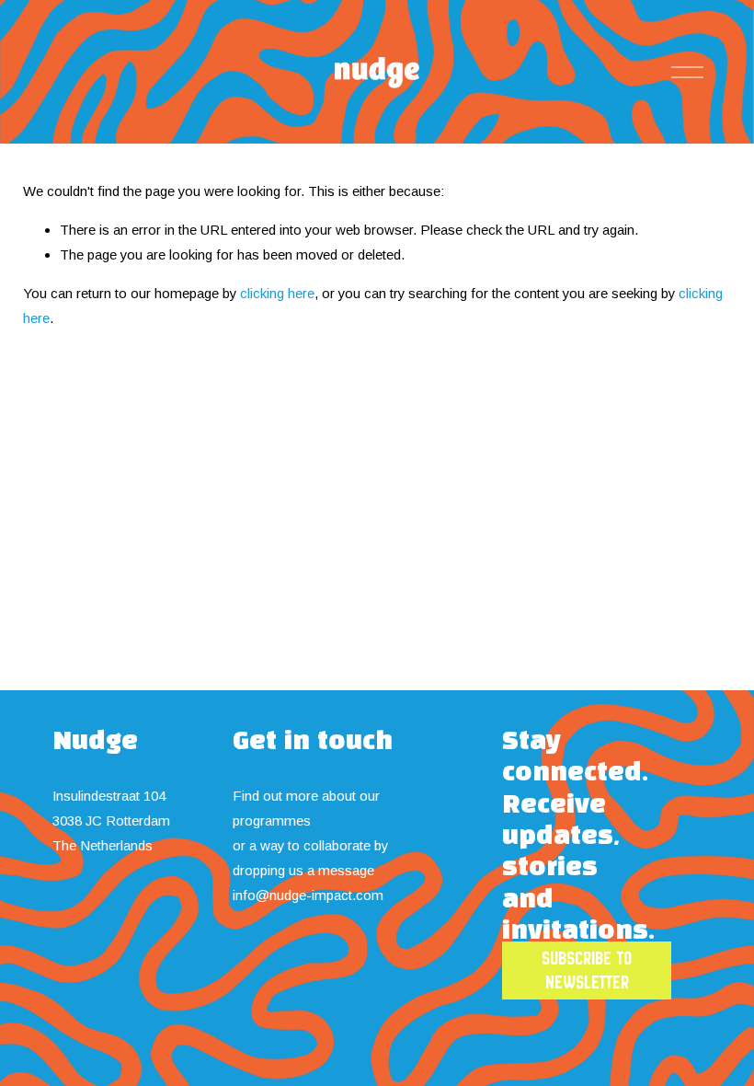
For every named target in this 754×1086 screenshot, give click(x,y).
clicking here (277, 293)
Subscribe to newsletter (587, 970)
